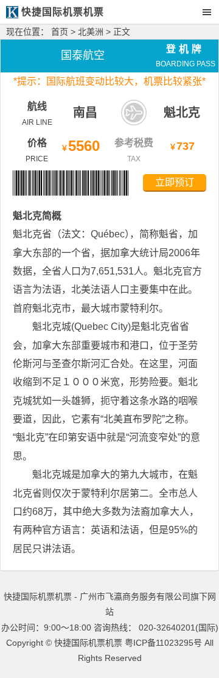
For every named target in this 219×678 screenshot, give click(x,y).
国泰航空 (83, 55)
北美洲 (90, 32)
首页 (59, 32)
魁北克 (182, 112)
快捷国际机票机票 (88, 643)
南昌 (85, 112)
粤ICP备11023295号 (163, 643)
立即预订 (174, 182)
